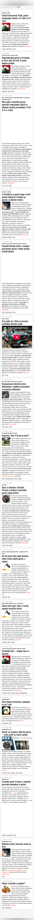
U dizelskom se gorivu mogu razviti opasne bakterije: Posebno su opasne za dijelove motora (16, 196)
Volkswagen (8, 907)
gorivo (12, 91)
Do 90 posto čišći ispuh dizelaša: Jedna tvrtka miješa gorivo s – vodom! (15, 558)
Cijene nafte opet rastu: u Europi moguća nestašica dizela (15, 607)
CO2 (3, 185)
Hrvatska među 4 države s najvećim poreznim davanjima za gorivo (16, 783)
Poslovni (25, 372)
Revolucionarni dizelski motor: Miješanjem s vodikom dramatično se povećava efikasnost (16, 386)
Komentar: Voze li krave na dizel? (15, 435)
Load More (17, 914)
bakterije (10, 237)
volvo (6, 375)
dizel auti (13, 693)
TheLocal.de (5, 874)
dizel (14, 49)
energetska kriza (9, 478)
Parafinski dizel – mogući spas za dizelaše (15, 652)
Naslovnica (3, 7)
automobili (4, 91)
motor (14, 312)
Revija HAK (22, 88)
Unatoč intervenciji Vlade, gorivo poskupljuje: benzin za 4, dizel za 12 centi (16, 18)
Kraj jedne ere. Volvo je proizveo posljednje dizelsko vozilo (15, 322)
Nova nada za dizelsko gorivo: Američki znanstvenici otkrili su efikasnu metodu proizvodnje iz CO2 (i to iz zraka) (16, 106)
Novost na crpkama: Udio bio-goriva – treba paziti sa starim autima (16, 733)
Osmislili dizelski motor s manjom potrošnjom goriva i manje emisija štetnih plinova (16, 248)
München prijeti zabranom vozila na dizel (16, 845)
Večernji (4, 770)
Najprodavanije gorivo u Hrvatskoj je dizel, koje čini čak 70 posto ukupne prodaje (16, 60)
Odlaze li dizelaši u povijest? (13, 883)
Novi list (21, 720)
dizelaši (13, 642)
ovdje (14, 793)
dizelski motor (8, 312)
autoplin (4, 773)
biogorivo (13, 773)
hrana (15, 478)
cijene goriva (9, 49)
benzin (3, 49)
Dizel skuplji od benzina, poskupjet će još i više (16, 703)
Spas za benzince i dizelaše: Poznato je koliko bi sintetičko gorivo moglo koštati (14, 490)
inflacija (19, 478)
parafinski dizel (23, 693)
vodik (10, 426)
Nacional (28, 46)
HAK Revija (18, 690)
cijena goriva (5, 723)
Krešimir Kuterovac (7, 476)
